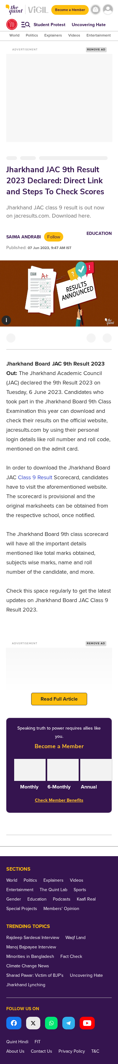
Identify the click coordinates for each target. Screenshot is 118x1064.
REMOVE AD (96, 49)
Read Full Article (59, 699)
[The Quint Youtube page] (87, 1024)
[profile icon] (107, 9)
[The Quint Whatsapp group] (51, 1024)
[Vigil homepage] (38, 13)
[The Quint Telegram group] (68, 1024)
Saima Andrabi (23, 237)
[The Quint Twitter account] (33, 1024)
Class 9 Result (35, 477)
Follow (53, 236)
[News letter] (95, 9)
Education (99, 233)
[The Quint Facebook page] (13, 1024)
